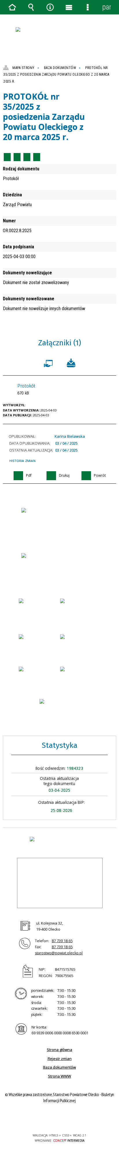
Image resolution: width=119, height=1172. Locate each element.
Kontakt (36, 157)
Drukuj (17, 157)
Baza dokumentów (59, 1067)
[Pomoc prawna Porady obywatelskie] (80, 678)
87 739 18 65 (62, 940)
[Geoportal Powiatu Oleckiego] (80, 612)
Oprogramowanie (49, 362)
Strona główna (59, 1049)
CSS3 (59, 1118)
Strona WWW (59, 1076)
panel (106, 7)
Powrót (26, 157)
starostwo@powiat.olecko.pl (59, 952)
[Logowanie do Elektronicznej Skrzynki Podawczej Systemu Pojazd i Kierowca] (39, 678)
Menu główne (69, 7)
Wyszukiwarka (31, 7)
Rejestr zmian (60, 1058)
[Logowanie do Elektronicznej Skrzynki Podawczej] (39, 645)
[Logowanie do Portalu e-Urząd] (39, 610)
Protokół (26, 389)
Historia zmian (22, 461)
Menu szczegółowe (87, 7)
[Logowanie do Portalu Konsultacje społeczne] (80, 645)
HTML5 (50, 1118)
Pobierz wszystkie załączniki (71, 362)
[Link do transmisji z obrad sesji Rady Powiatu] (60, 710)
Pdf (7, 157)
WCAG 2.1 (77, 1118)
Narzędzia (50, 7)
